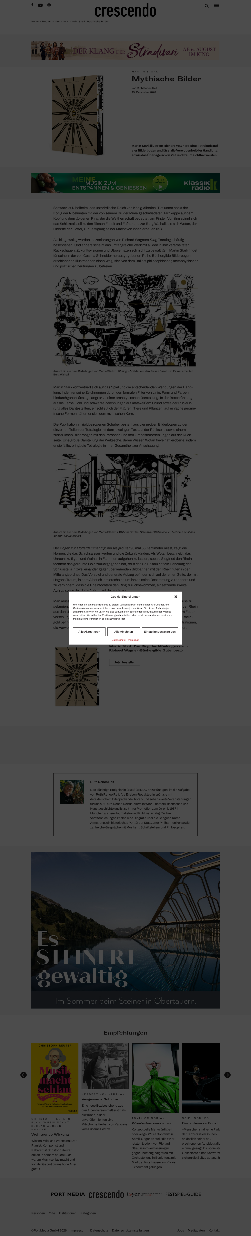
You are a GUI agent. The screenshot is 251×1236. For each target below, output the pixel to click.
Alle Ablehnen (123, 631)
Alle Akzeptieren (89, 631)
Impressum (133, 639)
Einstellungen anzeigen (160, 631)
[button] (176, 597)
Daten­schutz (119, 639)
